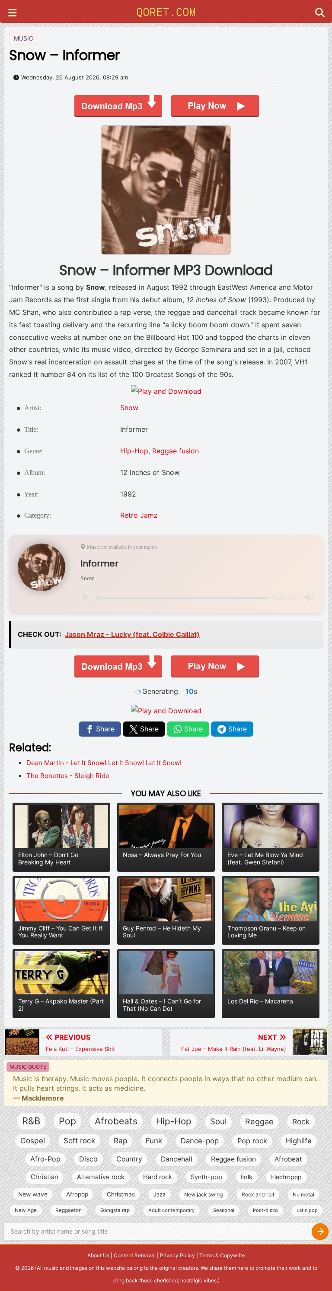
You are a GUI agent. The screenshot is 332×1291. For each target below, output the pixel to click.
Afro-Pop (45, 1159)
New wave (33, 1194)
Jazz (159, 1194)
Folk (246, 1176)
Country (129, 1159)
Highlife (299, 1140)
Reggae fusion (175, 450)
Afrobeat (288, 1159)
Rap (120, 1140)
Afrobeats (116, 1121)
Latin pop (307, 1210)
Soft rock (79, 1140)
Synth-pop (206, 1176)
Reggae (259, 1121)
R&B (31, 1120)
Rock (301, 1121)
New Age (26, 1210)
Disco (88, 1159)
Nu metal (303, 1194)
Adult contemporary (171, 1210)
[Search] (320, 1232)
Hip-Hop (134, 450)
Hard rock (157, 1177)
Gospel (32, 1140)
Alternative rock (100, 1177)
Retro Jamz (139, 515)
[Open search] (320, 13)
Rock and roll (258, 1194)
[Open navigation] (12, 14)
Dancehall (176, 1159)
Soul (218, 1121)
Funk (154, 1140)
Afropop (77, 1194)
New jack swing (203, 1194)
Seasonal (223, 1210)
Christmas (121, 1194)
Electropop (286, 1176)
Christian (44, 1177)
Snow (129, 407)
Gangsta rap (115, 1210)
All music (47, 1268)
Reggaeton (68, 1210)
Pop (67, 1120)
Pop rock (252, 1140)
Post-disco (265, 1210)
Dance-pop (200, 1140)
